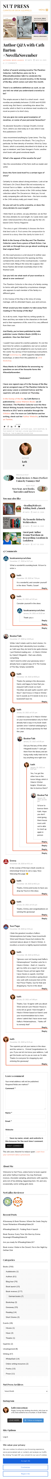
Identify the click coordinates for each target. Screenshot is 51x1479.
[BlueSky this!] (19, 426)
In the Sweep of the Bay (13, 398)
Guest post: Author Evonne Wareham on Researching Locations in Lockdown (12, 538)
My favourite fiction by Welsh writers (12, 523)
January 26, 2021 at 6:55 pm (42, 799)
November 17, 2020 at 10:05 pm (22, 639)
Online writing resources (16, 1364)
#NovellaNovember (11, 429)
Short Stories (11, 1317)
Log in (5, 1437)
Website (9, 1129)
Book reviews (11, 1291)
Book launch (18, 60)
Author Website (30, 416)
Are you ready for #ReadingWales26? (19, 1242)
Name (8, 1113)
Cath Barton (38, 429)
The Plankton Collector (22, 433)
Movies (9, 1328)
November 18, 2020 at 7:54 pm (28, 578)
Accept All (25, 1461)
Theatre (9, 1338)
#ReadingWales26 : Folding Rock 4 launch (12, 509)
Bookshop (10, 1302)
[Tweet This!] (4, 426)
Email (8, 1121)
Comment (10, 1088)
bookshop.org (15, 354)
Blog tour (10, 1281)
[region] (25, 1460)
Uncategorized (9, 1349)
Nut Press (16, 6)
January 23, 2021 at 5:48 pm (27, 999)
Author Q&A (26, 429)
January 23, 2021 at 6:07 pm (37, 768)
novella (6, 433)
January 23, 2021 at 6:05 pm (34, 741)
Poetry (9, 1368)
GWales (6, 413)
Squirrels (6, 1344)
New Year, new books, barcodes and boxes (23, 490)
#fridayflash (11, 1359)
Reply (44, 628)
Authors (7, 60)
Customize (25, 1467)
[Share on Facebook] (8, 426)
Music (8, 1333)
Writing (6, 1354)
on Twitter (7, 419)
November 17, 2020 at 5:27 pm (21, 561)
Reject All (25, 1474)
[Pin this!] (15, 426)
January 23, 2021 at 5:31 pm (27, 712)
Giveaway (10, 1307)
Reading (9, 1312)
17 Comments (11, 63)
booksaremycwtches (20, 558)
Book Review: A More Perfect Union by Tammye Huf (31, 479)
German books (15, 1296)
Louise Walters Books (25, 401)
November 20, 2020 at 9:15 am (21, 1042)
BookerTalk (16, 635)
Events (6, 1323)
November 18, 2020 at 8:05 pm (28, 955)
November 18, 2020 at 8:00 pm (28, 677)
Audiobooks (11, 1271)
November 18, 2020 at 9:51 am (21, 864)
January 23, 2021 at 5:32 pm (27, 599)
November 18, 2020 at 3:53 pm (21, 929)
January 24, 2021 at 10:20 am (34, 613)
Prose (8, 1373)
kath (30, 60)
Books (5, 1266)
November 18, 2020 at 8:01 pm (28, 884)
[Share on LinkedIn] (12, 426)
